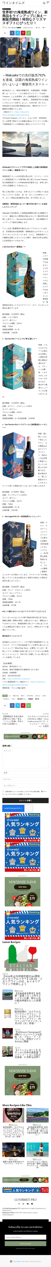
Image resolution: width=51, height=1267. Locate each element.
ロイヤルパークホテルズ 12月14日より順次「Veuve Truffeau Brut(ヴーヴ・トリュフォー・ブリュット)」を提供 (39, 721)
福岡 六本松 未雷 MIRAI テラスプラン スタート (13, 1163)
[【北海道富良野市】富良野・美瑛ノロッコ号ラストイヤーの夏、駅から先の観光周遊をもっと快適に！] (7, 995)
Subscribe (25, 1244)
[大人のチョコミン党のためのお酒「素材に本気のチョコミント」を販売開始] (37, 1149)
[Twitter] (17, 33)
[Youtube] (32, 1204)
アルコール (16, 695)
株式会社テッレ (22, 699)
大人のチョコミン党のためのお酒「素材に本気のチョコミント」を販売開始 (37, 1164)
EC (9, 695)
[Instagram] (23, 1204)
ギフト (23, 695)
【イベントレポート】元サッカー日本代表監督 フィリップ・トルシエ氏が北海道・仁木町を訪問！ (28, 1053)
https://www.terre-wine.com (18, 679)
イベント (5, 973)
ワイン (13, 699)
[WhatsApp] (28, 33)
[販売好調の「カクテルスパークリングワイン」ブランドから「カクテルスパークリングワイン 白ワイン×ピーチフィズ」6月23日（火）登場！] (7, 1013)
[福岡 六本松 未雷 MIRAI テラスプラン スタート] (13, 1149)
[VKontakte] (28, 1204)
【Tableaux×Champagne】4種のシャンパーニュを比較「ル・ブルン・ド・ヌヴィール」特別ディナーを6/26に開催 (28, 1037)
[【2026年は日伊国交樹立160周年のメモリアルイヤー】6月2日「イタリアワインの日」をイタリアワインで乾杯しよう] (22, 958)
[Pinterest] (23, 33)
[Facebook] (12, 33)
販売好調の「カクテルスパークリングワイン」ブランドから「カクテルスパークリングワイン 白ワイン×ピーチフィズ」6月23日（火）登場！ (28, 1017)
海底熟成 (30, 699)
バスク (44, 695)
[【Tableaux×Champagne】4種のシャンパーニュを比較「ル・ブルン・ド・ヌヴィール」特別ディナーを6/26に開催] (7, 1033)
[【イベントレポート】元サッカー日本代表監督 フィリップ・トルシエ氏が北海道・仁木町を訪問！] (7, 1051)
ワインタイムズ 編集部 (14, 27)
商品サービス (6, 9)
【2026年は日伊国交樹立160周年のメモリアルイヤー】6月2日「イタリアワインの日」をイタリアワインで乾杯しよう (22, 980)
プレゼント (6, 699)
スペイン (37, 695)
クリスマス (30, 695)
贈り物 (37, 699)
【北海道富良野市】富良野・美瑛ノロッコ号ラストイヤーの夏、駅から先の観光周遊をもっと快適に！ (28, 998)
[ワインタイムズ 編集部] (3, 27)
